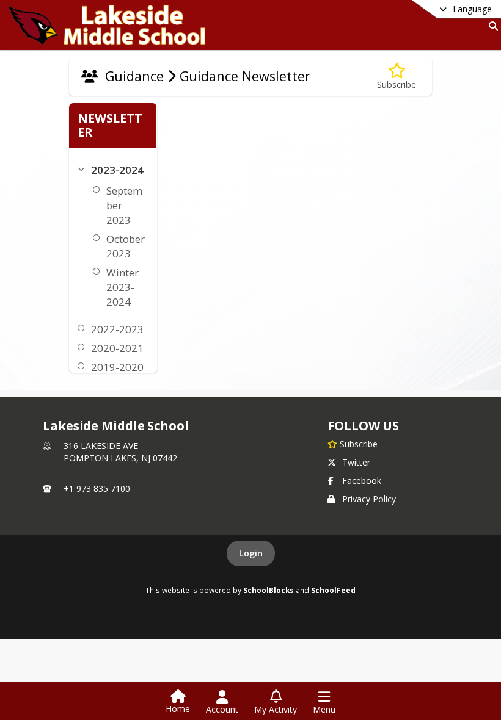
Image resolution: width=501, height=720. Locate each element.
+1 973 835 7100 (97, 488)
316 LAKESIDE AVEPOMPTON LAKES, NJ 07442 (120, 452)
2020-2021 (117, 348)
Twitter (356, 462)
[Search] (491, 26)
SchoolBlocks (268, 590)
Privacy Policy (369, 499)
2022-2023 (117, 329)
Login (251, 553)
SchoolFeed (333, 590)
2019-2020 (117, 367)
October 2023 (125, 246)
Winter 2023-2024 (122, 287)
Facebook (361, 480)
